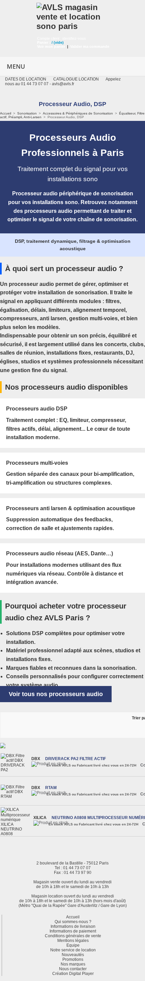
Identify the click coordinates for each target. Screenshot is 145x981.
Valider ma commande (89, 46)
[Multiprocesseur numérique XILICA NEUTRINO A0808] (16, 821)
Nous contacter (73, 969)
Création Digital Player (73, 973)
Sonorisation (27, 113)
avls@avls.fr (63, 83)
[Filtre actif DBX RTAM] (15, 792)
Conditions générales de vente (73, 936)
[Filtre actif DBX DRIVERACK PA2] (15, 762)
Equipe (73, 945)
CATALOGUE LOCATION (76, 79)
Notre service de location (73, 950)
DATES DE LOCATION (25, 79)
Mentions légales (73, 940)
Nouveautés (73, 954)
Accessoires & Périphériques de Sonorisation (78, 113)
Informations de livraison (73, 926)
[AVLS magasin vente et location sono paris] (72, 15)
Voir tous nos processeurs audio (56, 694)
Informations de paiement (73, 931)
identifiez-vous (74, 38)
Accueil (5, 113)
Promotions (72, 959)
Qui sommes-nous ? (73, 921)
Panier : (44, 42)
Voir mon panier (51, 46)
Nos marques (73, 964)
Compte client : (49, 38)
